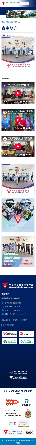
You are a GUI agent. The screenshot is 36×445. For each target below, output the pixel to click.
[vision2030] (18, 432)
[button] (18, 179)
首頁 (3, 22)
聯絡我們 (24, 320)
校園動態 (9, 22)
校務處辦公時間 (8, 325)
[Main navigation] (33, 3)
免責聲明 (14, 320)
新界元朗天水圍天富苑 (13, 303)
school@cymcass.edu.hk (17, 314)
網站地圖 (5, 320)
